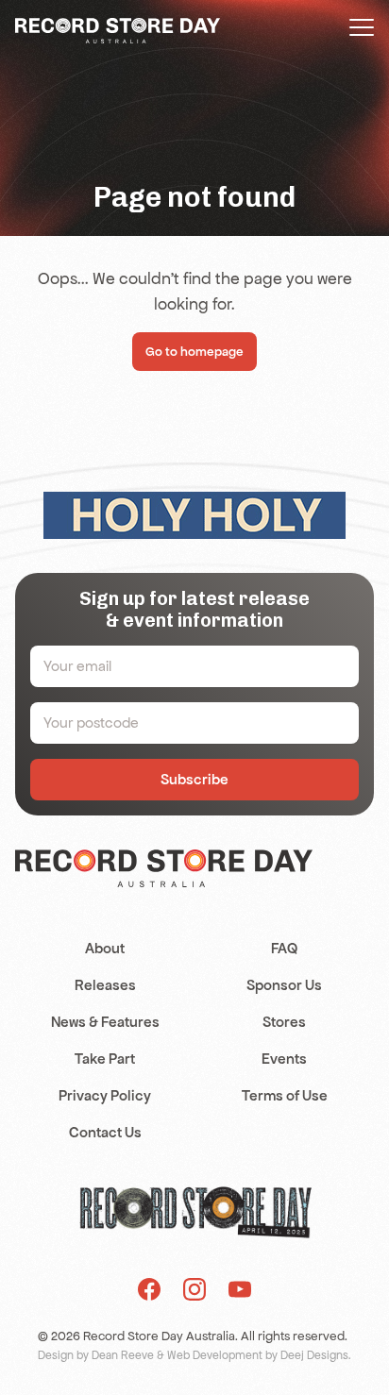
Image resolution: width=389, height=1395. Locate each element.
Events (284, 1058)
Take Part (105, 1058)
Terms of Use (285, 1095)
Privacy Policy (105, 1095)
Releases (105, 985)
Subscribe (194, 779)
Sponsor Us (284, 985)
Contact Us (105, 1132)
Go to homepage (194, 352)
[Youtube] (239, 1289)
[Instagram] (194, 1289)
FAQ (284, 948)
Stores (284, 1022)
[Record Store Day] (117, 29)
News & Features (105, 1022)
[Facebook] (149, 1289)
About (105, 948)
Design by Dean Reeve (96, 1355)
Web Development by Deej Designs (257, 1355)
